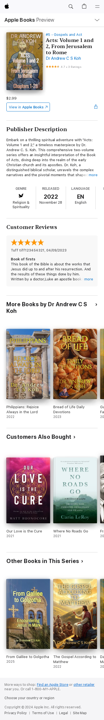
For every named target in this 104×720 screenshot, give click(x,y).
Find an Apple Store (53, 685)
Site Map (80, 713)
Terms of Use (43, 713)
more (93, 175)
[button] (70, 6)
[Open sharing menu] (96, 107)
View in (26, 107)
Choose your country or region (29, 698)
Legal (63, 713)
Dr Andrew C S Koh (63, 58)
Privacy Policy (15, 713)
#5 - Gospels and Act (64, 35)
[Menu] (97, 6)
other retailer (84, 685)
